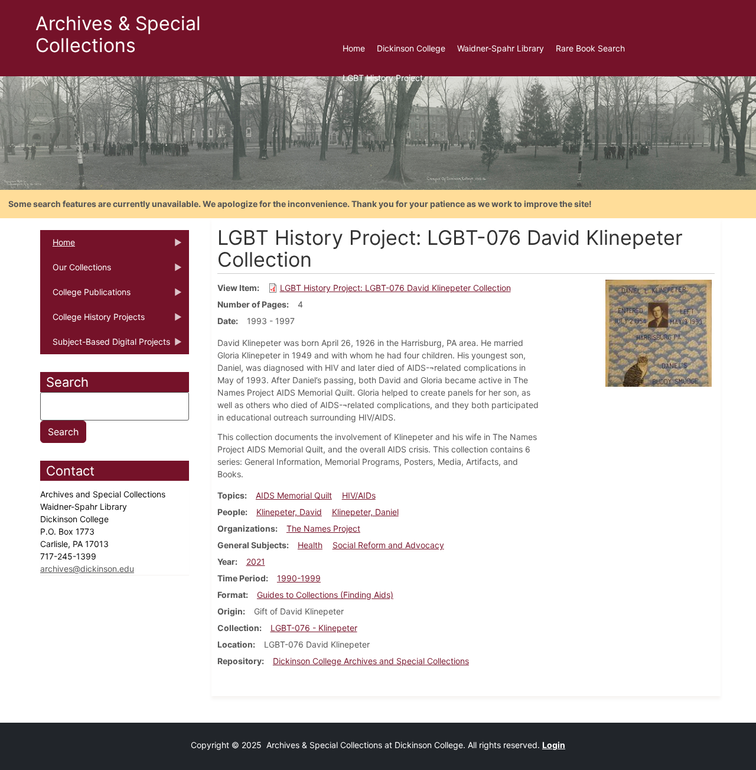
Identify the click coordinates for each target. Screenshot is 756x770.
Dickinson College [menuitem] (411, 48)
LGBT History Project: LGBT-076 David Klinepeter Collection (395, 288)
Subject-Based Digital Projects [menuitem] (105, 345)
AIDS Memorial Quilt (294, 495)
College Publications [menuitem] (85, 296)
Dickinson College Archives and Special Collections (371, 661)
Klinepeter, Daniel (365, 512)
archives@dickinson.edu (87, 569)
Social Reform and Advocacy (388, 545)
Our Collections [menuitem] (75, 271)
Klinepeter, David (289, 512)
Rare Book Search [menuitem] (590, 48)
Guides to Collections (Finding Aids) (325, 595)
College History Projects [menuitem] (92, 320)
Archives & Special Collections (118, 34)
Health (310, 545)
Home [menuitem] (354, 48)
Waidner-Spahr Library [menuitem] (500, 48)
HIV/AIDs (359, 495)
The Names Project (323, 528)
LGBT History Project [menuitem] (383, 78)
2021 (255, 562)
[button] (658, 333)
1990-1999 (299, 578)
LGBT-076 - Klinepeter (314, 628)
